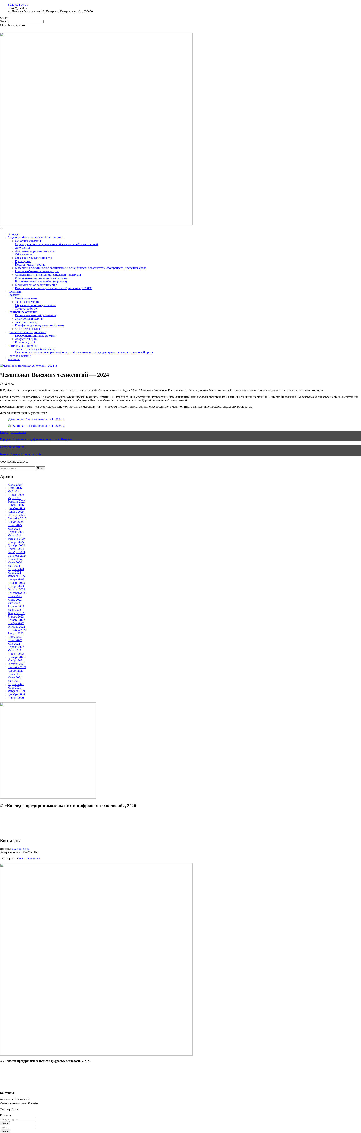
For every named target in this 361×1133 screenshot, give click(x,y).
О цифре (13, 234)
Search (4, 21)
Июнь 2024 (15, 562)
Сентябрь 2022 (17, 630)
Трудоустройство (26, 308)
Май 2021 (14, 680)
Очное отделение (26, 298)
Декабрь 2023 (16, 582)
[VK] (181, 30)
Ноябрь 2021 (16, 660)
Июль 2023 (15, 596)
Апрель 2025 (16, 532)
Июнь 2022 (15, 640)
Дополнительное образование (27, 332)
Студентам (14, 295)
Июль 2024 (15, 559)
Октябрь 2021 (16, 663)
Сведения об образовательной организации (35, 237)
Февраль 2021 (16, 691)
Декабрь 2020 (16, 694)
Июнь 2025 (15, 525)
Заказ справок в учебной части (35, 349)
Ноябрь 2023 (16, 586)
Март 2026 (14, 498)
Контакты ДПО (25, 342)
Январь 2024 (16, 579)
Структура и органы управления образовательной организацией (56, 244)
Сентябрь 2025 (17, 518)
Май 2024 (14, 565)
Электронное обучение (22, 311)
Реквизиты (5, 826)
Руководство (23, 261)
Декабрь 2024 (16, 545)
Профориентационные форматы (35, 335)
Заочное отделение (27, 301)
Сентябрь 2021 (17, 667)
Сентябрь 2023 (17, 592)
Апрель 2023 (16, 606)
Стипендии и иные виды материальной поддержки (48, 274)
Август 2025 (16, 521)
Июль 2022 (15, 636)
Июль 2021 (15, 674)
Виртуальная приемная (22, 345)
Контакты (14, 359)
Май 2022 (14, 643)
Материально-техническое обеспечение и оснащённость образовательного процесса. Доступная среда (80, 267)
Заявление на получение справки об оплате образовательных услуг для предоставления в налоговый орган (84, 352)
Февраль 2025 (16, 538)
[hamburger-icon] (1, 228)
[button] (180, 18)
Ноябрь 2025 (16, 511)
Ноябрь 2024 (16, 548)
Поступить (14, 291)
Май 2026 (14, 491)
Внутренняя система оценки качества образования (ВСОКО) (54, 288)
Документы (22, 247)
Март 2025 (14, 535)
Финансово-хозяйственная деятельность (41, 278)
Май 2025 (14, 528)
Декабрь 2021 (16, 657)
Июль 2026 (15, 484)
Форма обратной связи (12, 833)
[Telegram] (190, 30)
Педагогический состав (30, 264)
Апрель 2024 (16, 569)
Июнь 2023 (15, 599)
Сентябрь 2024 (17, 555)
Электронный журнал (29, 318)
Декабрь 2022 (16, 619)
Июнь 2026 (15, 488)
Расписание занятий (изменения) (36, 315)
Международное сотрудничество (36, 284)
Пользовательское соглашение (16, 813)
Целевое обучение (19, 355)
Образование (23, 254)
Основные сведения (28, 240)
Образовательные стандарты (33, 257)
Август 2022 (16, 633)
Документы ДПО (26, 339)
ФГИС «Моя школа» (28, 328)
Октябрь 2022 (16, 626)
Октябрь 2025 (16, 515)
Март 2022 (14, 650)
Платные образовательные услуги (37, 271)
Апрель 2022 (16, 647)
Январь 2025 (16, 542)
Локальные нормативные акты (35, 251)
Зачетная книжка (26, 322)
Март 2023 (14, 609)
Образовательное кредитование (35, 305)
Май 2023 (14, 603)
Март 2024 (14, 572)
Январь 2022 (16, 653)
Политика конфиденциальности (16, 820)
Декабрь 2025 (16, 508)
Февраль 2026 (16, 501)
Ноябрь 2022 (16, 623)
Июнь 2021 (15, 677)
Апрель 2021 (16, 684)
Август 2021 (16, 670)
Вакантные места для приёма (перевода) (41, 281)
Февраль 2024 (16, 575)
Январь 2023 (16, 616)
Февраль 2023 (16, 613)
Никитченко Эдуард (29, 1109)
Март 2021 (14, 687)
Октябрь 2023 (16, 589)
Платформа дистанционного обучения (39, 325)
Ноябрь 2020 (16, 697)
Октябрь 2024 (16, 552)
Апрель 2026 (16, 494)
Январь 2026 (16, 504)
